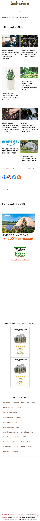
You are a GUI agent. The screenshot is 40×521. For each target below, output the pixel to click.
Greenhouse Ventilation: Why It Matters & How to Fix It (10, 96)
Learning (6, 442)
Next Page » (33, 168)
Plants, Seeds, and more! (20, 260)
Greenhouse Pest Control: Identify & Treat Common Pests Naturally (28, 53)
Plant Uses (7, 447)
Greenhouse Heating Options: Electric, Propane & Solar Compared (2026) (10, 127)
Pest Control (25, 442)
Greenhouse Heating (10, 432)
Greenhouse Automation (12, 417)
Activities (6, 403)
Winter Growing (26, 447)
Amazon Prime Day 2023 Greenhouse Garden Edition (10, 151)
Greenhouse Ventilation (11, 437)
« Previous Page (8, 168)
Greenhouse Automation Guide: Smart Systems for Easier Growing (11, 54)
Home (14, 17)
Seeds (16, 447)
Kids (24, 437)
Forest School (8, 407)
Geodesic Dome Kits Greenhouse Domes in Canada (28, 158)
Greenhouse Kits (27, 432)
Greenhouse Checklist (11, 422)
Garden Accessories (10, 412)
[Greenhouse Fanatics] (20, 7)
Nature (15, 442)
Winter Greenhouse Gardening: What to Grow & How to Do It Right (29, 127)
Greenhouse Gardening (11, 427)
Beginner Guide (18, 403)
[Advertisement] (20, 292)
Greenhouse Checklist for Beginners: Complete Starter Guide (28, 86)
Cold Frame (31, 403)
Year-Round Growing (10, 452)
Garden (18, 407)
